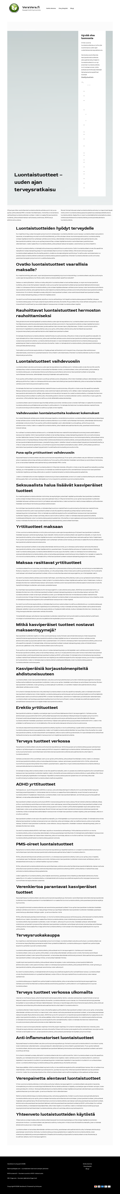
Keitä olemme (51, 8)
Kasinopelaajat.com (13, 1059)
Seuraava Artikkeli (106, 1040)
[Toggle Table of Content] (82, 82)
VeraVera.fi (31, 7)
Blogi (72, 8)
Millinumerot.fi (12, 1064)
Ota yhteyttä (63, 8)
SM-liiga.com (11, 1069)
